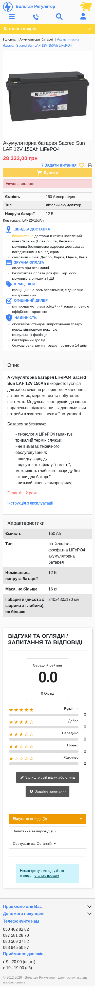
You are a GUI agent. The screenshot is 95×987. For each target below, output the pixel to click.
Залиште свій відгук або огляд (49, 777)
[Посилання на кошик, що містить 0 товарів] (86, 6)
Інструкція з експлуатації (30, 503)
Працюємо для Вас (22, 906)
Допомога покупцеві (23, 913)
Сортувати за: (24, 843)
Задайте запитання (50, 791)
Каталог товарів (20, 29)
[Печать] (90, 165)
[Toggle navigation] (11, 17)
